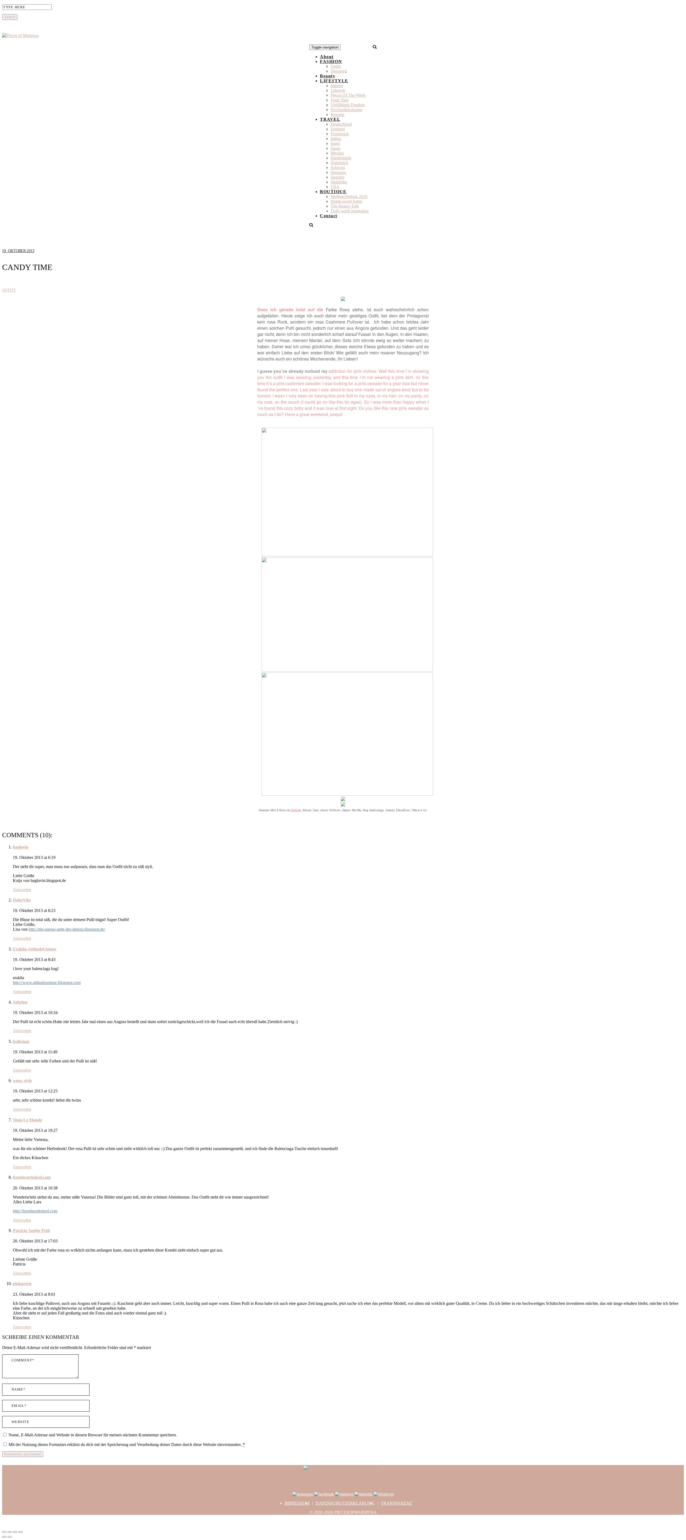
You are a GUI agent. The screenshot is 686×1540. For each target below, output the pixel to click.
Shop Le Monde (27, 1120)
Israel (335, 143)
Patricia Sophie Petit (31, 1230)
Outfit (336, 66)
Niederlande (341, 158)
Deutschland (341, 124)
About (327, 56)
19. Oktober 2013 (18, 251)
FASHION (331, 61)
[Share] (10, 1532)
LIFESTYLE (334, 80)
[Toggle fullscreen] (15, 1532)
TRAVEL (330, 119)
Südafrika (339, 182)
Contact (328, 215)
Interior (337, 85)
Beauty (327, 76)
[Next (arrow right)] (10, 1537)
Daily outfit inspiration (350, 211)
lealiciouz (21, 1041)
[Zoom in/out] (20, 1532)
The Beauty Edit (345, 206)
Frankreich (340, 134)
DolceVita (22, 900)
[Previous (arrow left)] (4, 1537)
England (338, 129)
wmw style (22, 1080)
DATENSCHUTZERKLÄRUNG (345, 1503)
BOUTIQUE (333, 191)
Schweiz (338, 167)
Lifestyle (338, 90)
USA (335, 187)
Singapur (338, 172)
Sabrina (20, 1002)
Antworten (22, 889)
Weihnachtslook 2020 (349, 196)
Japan (335, 148)
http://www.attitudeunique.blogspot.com (47, 982)
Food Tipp (339, 100)
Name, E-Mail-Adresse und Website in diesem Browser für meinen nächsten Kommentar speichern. (93, 1435)
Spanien (337, 177)
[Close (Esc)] (4, 1532)
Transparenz (396, 1503)
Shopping (339, 71)
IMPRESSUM (297, 1503)
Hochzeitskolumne (346, 109)
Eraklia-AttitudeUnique (34, 949)
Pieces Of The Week (348, 95)
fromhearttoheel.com (32, 1177)
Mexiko (337, 153)
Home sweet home (346, 201)
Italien (336, 138)
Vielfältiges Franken (348, 105)
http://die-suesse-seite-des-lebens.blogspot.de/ (67, 929)
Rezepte (337, 114)
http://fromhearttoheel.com (35, 1211)
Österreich (339, 162)
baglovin (20, 847)
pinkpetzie (22, 1283)
